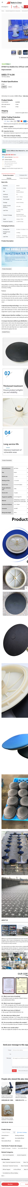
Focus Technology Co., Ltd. (18, 1181)
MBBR (2, 1138)
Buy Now (10, 1184)
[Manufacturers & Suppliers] (14, 2)
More (2, 1176)
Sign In (3, 168)
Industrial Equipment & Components (13, 10)
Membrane (17, 1141)
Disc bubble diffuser (19, 1138)
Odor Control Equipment (8, 1155)
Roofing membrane (19, 1135)
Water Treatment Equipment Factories (11, 1162)
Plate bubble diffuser (6, 1141)
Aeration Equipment (21, 1155)
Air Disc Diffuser (17, 1169)
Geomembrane (4, 1135)
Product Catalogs (22, 1132)
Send (14, 1070)
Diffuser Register (6, 1169)
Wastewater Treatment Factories (10, 1166)
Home (2, 10)
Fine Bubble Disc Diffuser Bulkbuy (10, 1173)
